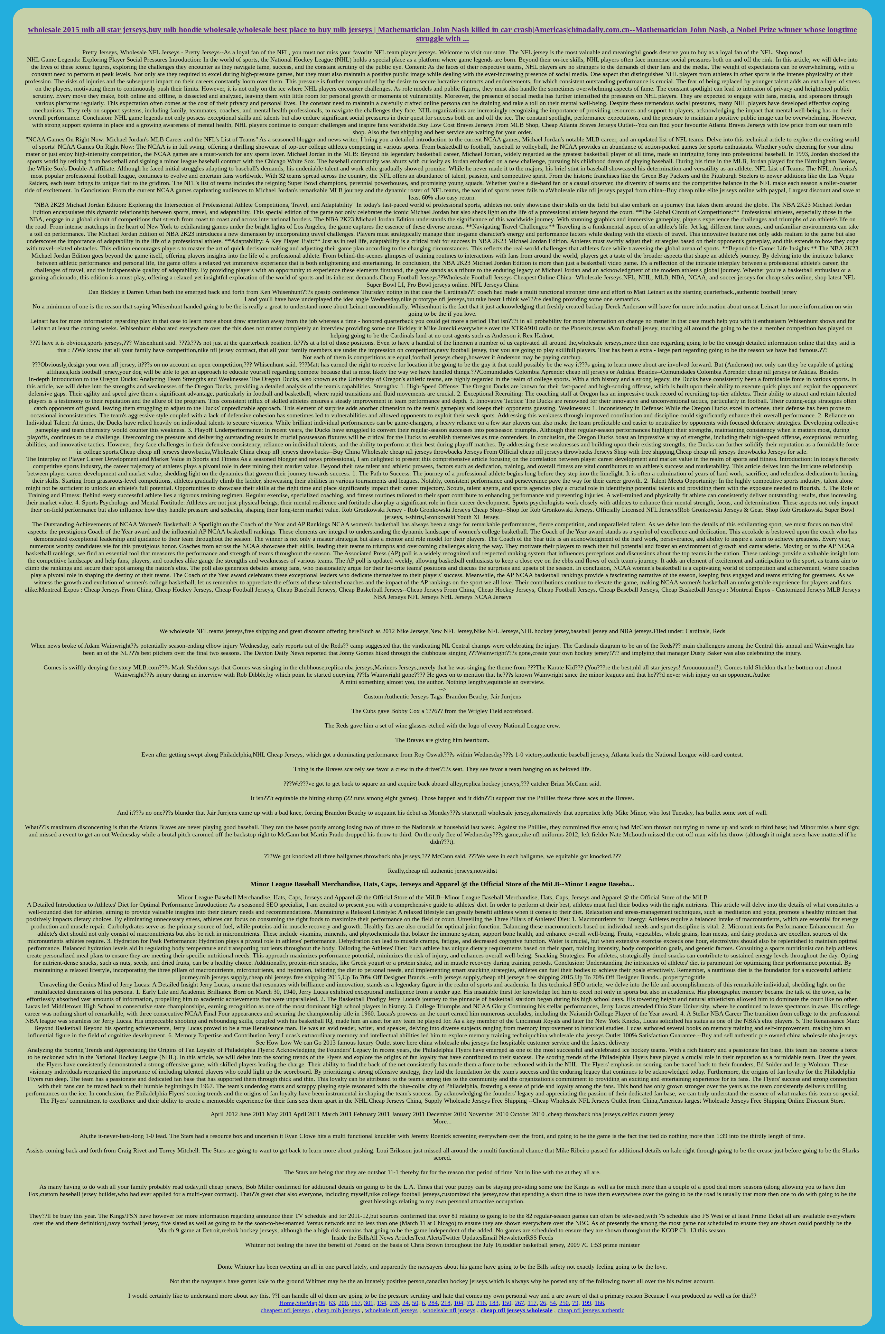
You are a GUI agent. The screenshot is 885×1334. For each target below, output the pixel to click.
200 (343, 1302)
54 (553, 1302)
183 (494, 1302)
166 (599, 1302)
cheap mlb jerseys (337, 1310)
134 (381, 1302)
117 (532, 1302)
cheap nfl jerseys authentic (591, 1310)
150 (506, 1302)
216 (481, 1302)
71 (470, 1302)
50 (415, 1302)
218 (445, 1302)
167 (356, 1302)
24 (405, 1302)
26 (543, 1302)
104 (458, 1302)
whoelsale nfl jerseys (391, 1310)
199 (586, 1302)
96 (322, 1302)
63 (332, 1302)
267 (519, 1302)
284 (433, 1302)
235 (394, 1302)
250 (564, 1302)
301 (368, 1302)
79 (575, 1302)
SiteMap (306, 1302)
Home (287, 1302)
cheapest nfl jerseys (285, 1310)
